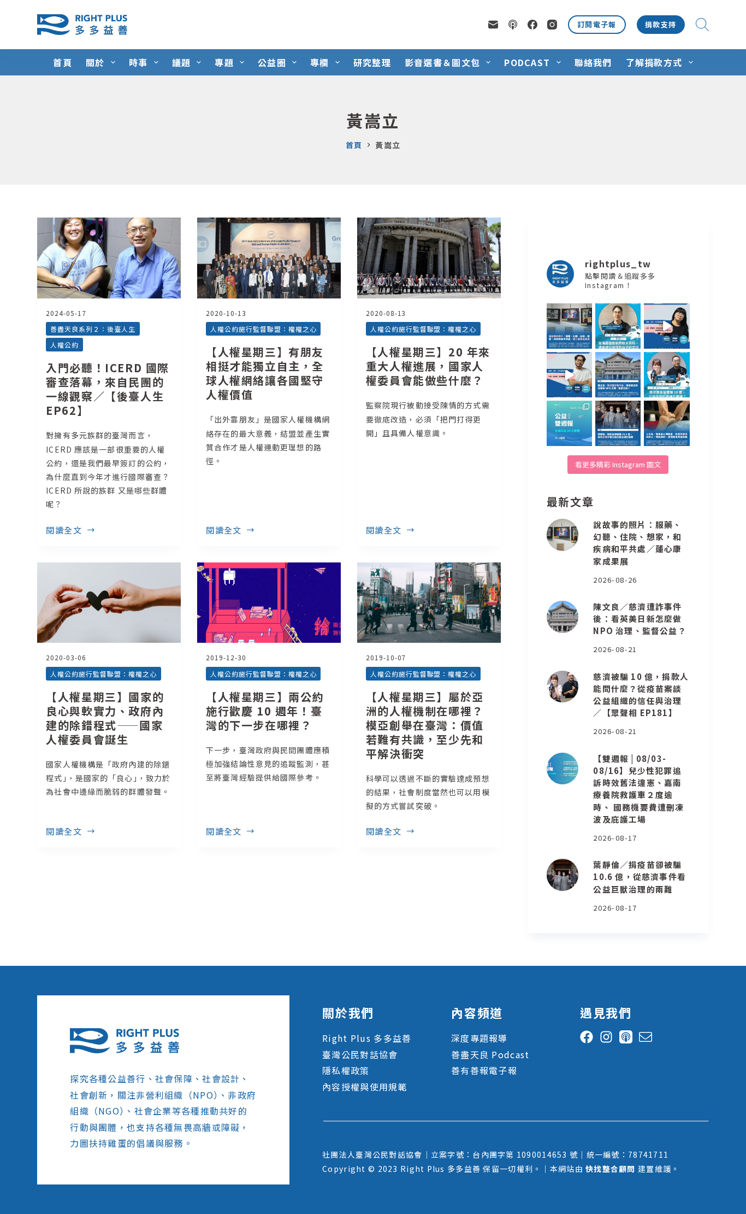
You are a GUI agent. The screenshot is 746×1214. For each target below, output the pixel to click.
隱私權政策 (345, 1070)
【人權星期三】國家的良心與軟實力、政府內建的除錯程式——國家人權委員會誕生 (105, 718)
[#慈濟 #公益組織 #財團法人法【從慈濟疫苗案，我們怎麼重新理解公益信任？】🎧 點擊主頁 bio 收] (666, 374)
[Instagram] (552, 25)
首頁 (62, 62)
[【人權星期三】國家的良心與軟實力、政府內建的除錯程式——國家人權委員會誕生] (109, 602)
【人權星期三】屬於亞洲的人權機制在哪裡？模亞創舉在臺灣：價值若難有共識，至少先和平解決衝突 (425, 725)
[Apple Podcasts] (513, 25)
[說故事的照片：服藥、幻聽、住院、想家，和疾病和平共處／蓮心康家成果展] (563, 535)
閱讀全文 (64, 530)
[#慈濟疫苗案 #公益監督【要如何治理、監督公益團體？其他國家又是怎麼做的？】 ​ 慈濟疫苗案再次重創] (618, 374)
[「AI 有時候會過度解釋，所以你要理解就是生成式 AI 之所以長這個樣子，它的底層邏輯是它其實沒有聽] (666, 326)
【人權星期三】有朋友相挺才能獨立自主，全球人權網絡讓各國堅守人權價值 (265, 373)
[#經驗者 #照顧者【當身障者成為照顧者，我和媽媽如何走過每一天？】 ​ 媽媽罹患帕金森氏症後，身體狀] (666, 423)
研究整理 (372, 62)
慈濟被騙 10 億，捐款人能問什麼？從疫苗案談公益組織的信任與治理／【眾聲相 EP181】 (640, 695)
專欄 (319, 62)
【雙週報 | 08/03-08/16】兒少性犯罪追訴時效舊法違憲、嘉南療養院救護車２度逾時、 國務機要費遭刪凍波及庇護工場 (638, 789)
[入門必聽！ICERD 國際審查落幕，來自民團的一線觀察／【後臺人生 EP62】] (109, 258)
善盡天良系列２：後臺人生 (92, 328)
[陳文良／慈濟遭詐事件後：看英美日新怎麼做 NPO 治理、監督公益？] (563, 617)
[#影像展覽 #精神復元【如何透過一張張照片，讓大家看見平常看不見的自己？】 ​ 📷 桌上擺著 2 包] (569, 326)
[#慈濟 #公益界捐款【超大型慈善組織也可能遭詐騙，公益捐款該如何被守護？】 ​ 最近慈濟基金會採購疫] (618, 423)
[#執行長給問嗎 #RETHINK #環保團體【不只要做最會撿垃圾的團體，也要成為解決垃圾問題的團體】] (618, 326)
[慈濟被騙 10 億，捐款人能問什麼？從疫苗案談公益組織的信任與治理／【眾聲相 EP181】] (563, 687)
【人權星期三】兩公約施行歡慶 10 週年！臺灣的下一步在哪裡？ (265, 711)
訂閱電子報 (597, 24)
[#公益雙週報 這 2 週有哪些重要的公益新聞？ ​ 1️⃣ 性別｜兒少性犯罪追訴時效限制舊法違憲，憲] (569, 423)
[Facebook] (532, 25)
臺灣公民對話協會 (360, 1054)
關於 (95, 62)
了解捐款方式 (654, 62)
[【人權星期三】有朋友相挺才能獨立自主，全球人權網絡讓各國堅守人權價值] (269, 258)
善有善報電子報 (484, 1070)
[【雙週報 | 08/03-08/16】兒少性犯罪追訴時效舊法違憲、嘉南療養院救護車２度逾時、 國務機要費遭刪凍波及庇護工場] (563, 769)
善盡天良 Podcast (490, 1054)
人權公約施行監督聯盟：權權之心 (263, 328)
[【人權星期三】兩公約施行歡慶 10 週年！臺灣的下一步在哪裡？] (269, 602)
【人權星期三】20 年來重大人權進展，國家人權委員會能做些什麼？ (428, 366)
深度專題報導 (479, 1038)
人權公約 (64, 344)
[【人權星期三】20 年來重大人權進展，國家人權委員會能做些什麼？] (429, 258)
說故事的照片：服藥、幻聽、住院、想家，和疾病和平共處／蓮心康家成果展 (637, 543)
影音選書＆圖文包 (442, 62)
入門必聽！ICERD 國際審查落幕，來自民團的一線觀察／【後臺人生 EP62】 (107, 389)
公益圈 (272, 62)
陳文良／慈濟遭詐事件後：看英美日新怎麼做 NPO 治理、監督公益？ (639, 618)
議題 (181, 62)
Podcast (527, 62)
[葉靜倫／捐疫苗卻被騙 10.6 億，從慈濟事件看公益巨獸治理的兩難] (563, 875)
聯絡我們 (593, 62)
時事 (138, 62)
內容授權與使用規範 (364, 1086)
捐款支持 (661, 24)
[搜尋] (702, 24)
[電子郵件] (493, 25)
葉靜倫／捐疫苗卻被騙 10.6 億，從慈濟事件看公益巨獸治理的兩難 (639, 876)
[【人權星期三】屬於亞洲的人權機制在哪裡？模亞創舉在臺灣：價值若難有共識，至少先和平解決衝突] (429, 602)
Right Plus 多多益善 (366, 1038)
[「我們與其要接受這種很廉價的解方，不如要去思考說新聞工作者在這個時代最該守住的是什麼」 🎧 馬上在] (569, 374)
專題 (224, 62)
